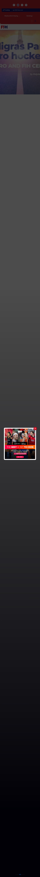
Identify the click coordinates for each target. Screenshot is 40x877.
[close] (35, 428)
